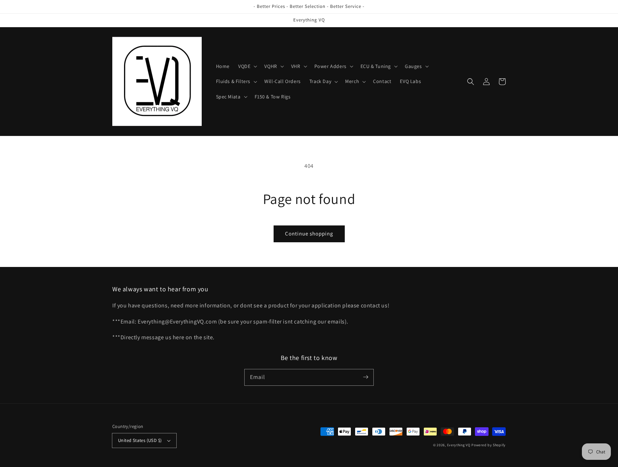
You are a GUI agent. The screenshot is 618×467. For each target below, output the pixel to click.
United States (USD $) (140, 440)
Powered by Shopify (488, 445)
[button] (247, 66)
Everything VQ (459, 445)
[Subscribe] (365, 377)
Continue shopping (309, 233)
